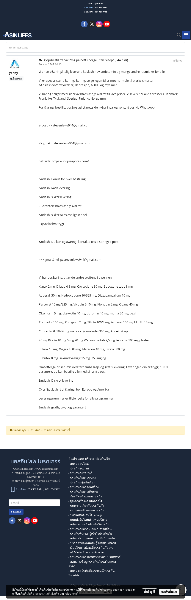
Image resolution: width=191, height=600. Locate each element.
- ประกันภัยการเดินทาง (83, 491)
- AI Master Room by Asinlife (86, 552)
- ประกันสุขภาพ (78, 468)
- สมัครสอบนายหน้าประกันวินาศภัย (91, 538)
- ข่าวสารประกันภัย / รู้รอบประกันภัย (92, 543)
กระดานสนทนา (19, 47)
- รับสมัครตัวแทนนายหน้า (85, 496)
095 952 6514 (101, 7)
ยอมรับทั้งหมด (169, 591)
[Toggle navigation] (186, 35)
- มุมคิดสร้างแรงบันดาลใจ (85, 501)
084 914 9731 (53, 489)
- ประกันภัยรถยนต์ (80, 473)
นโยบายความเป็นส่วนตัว (46, 593)
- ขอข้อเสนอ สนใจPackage (85, 515)
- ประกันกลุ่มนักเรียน (81, 482)
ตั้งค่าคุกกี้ (149, 591)
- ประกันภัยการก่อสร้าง (83, 487)
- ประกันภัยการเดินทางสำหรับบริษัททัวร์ (94, 557)
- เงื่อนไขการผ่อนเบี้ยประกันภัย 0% (90, 547)
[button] (177, 35)
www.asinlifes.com (23, 468)
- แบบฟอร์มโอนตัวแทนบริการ (87, 519)
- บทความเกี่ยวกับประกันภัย (86, 505)
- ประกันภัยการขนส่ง (82, 477)
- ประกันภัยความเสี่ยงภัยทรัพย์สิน (90, 529)
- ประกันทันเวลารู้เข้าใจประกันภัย (90, 533)
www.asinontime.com (46, 468)
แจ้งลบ (177, 61)
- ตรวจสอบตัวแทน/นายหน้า (86, 510)
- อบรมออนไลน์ (78, 463)
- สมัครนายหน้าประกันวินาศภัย (88, 524)
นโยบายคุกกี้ (71, 593)
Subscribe (16, 511)
